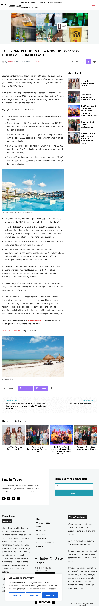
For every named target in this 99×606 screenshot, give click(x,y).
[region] (33, 587)
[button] (6, 5)
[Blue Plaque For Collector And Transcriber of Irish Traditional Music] (74, 138)
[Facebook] (88, 61)
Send (73, 493)
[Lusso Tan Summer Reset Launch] (74, 83)
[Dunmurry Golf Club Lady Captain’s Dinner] (74, 125)
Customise (16, 595)
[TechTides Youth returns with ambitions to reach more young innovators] (74, 111)
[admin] (3, 62)
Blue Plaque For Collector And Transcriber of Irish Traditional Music (88, 138)
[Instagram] (9, 498)
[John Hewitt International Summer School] (74, 97)
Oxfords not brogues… (81, 404)
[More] (94, 61)
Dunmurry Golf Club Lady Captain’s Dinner (88, 124)
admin (10, 62)
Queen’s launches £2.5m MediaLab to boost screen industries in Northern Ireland (26, 406)
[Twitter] (13, 498)
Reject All (34, 595)
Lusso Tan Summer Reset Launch (87, 83)
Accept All (50, 595)
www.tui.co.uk (34, 320)
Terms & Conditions (12, 330)
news (37, 62)
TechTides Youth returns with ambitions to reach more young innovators (89, 111)
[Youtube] (18, 498)
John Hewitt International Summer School (88, 97)
